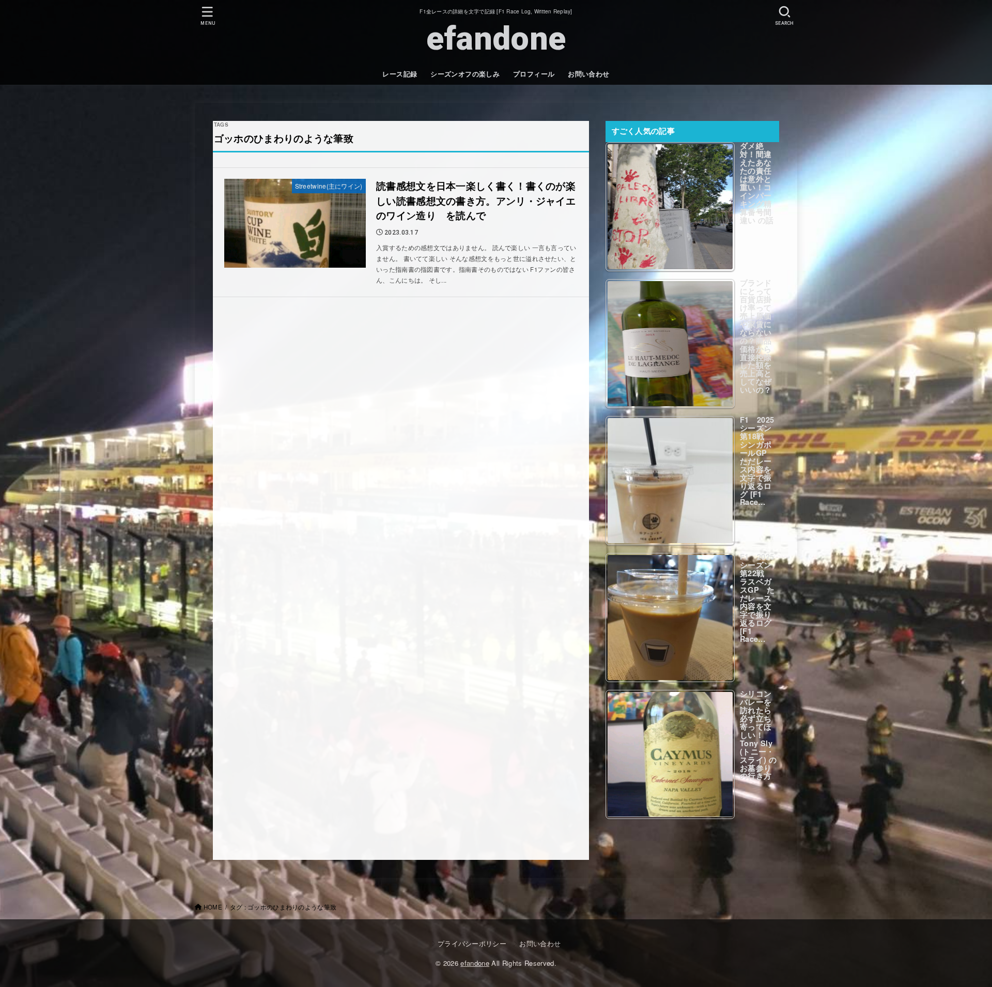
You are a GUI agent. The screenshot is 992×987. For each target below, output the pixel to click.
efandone (496, 38)
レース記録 (399, 74)
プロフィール (533, 74)
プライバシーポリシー (472, 943)
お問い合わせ (588, 74)
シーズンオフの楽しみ (465, 74)
